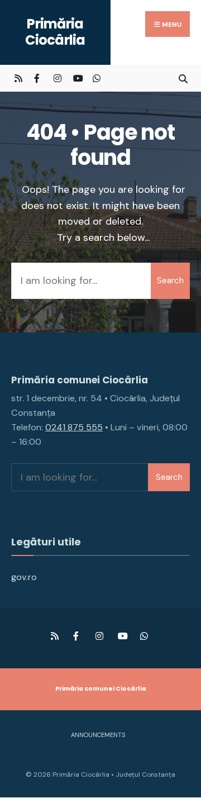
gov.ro (24, 577)
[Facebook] (37, 78)
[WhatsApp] (96, 78)
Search (170, 280)
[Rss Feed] (18, 78)
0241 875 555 (74, 427)
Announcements (98, 735)
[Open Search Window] (183, 78)
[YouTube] (77, 78)
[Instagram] (57, 78)
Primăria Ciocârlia (55, 32)
